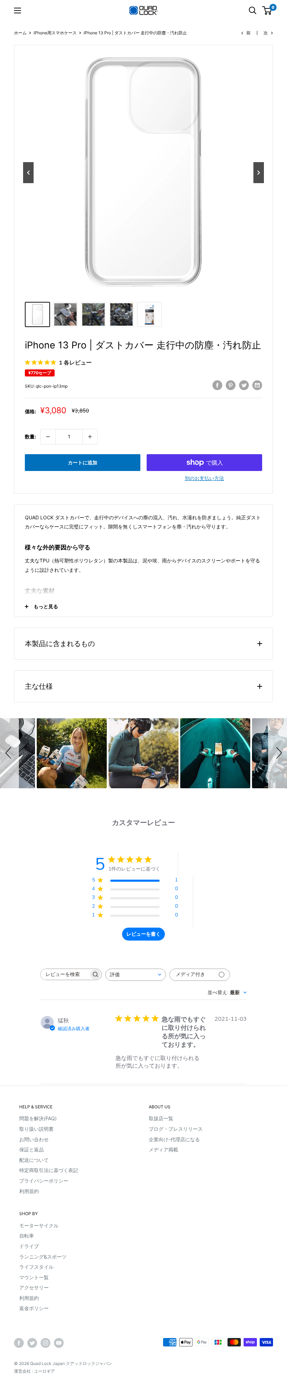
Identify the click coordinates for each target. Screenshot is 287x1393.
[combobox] (135, 975)
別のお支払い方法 (204, 478)
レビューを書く (143, 934)
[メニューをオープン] (17, 10)
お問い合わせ (34, 1139)
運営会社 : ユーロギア (34, 1371)
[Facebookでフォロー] (19, 1343)
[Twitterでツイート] (244, 385)
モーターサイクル (38, 1225)
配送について (34, 1160)
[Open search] (253, 10)
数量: (30, 436)
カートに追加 (82, 462)
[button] (9, 753)
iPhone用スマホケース (55, 32)
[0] (267, 10)
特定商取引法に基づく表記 (48, 1170)
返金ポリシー (34, 1308)
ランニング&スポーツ (42, 1257)
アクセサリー (34, 1287)
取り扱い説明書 (36, 1129)
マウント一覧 (34, 1277)
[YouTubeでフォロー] (59, 1343)
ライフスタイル (36, 1267)
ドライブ (29, 1246)
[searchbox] (65, 974)
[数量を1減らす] (48, 436)
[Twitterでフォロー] (32, 1343)
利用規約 (29, 1191)
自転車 (26, 1236)
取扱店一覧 (161, 1118)
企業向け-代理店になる (174, 1139)
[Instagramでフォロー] (45, 1343)
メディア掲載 (163, 1149)
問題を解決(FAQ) (38, 1118)
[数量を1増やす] (90, 436)
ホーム (20, 32)
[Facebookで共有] (217, 385)
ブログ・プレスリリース (176, 1129)
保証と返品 (31, 1149)
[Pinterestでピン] (231, 385)
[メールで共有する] (257, 385)
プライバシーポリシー (43, 1181)
